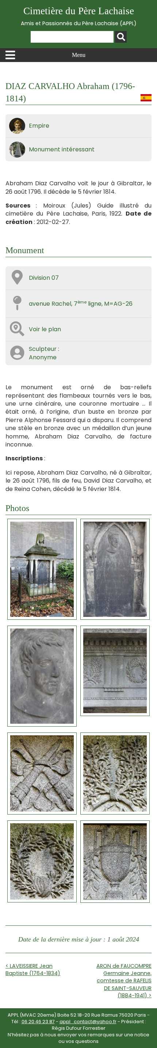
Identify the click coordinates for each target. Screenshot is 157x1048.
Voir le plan (45, 329)
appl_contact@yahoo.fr (88, 1021)
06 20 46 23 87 (38, 1021)
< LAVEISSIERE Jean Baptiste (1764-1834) (32, 969)
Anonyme (43, 357)
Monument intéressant (62, 149)
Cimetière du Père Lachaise (79, 16)
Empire (39, 125)
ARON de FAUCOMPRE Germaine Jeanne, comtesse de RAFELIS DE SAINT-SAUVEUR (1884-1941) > (124, 980)
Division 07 (44, 278)
